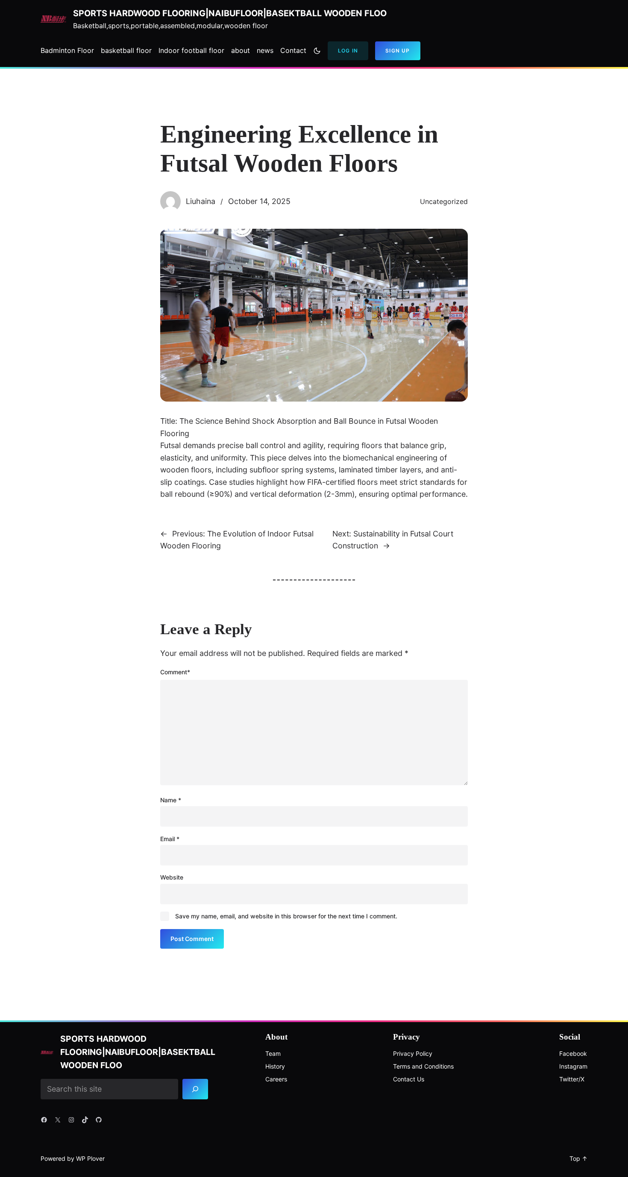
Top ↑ (578, 1158)
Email (169, 838)
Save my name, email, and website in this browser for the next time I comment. (286, 916)
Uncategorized (444, 201)
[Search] (195, 1089)
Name (170, 800)
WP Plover (90, 1158)
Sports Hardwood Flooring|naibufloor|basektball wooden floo (230, 13)
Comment (175, 672)
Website (171, 877)
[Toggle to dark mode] (317, 51)
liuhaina (200, 201)
